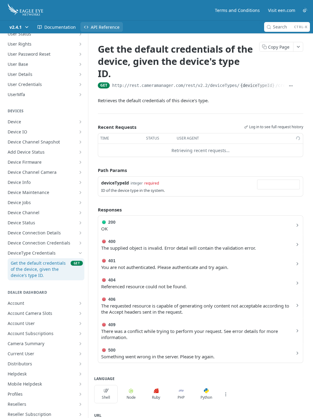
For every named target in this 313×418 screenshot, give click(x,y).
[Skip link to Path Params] (93, 170)
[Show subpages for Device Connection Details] (80, 232)
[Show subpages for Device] (80, 121)
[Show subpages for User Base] (80, 64)
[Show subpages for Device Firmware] (80, 162)
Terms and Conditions (237, 10)
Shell (106, 397)
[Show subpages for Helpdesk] (80, 373)
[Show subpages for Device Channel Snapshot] (80, 142)
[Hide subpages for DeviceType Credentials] (80, 253)
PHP (181, 397)
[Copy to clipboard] (299, 86)
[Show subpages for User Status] (80, 34)
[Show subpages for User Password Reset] (80, 54)
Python (206, 397)
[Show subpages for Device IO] (80, 131)
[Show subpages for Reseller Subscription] (80, 414)
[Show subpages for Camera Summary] (80, 343)
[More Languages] (225, 394)
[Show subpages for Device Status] (80, 222)
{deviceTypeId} (257, 85)
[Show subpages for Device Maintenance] (80, 192)
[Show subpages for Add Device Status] (80, 152)
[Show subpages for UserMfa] (80, 94)
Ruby (156, 397)
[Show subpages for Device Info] (80, 182)
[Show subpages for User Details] (80, 74)
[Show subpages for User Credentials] (80, 84)
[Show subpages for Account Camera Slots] (80, 313)
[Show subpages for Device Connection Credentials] (80, 243)
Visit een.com (281, 10)
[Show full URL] (291, 86)
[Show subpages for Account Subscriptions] (80, 333)
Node (131, 397)
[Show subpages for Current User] (80, 353)
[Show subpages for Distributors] (80, 363)
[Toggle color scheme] (305, 10)
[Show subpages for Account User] (80, 323)
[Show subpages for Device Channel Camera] (80, 172)
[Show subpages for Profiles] (80, 394)
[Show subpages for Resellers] (80, 404)
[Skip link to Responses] (93, 209)
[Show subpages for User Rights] (80, 44)
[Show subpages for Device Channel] (80, 212)
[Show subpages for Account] (80, 303)
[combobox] (278, 184)
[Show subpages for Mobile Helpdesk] (80, 384)
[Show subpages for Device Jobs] (80, 202)
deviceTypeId (115, 183)
